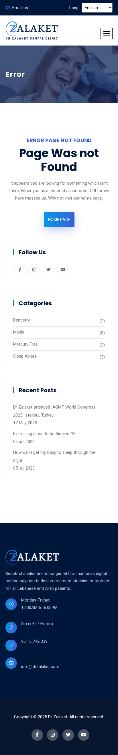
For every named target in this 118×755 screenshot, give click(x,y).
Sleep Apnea (25, 356)
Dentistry (21, 320)
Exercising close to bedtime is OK (44, 433)
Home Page (59, 219)
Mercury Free (25, 344)
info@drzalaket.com (40, 666)
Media (18, 332)
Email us (20, 7)
